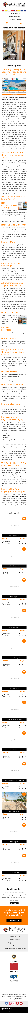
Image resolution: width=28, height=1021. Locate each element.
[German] (12, 10)
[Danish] (25, 10)
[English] (3, 10)
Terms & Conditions (16, 1011)
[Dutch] (9, 10)
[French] (15, 10)
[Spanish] (6, 10)
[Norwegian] (21, 10)
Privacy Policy (6, 1011)
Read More (14, 903)
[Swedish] (18, 10)
